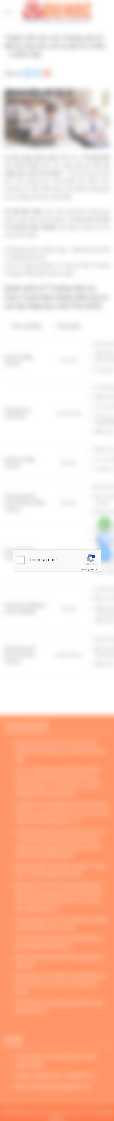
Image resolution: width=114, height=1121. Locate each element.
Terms (94, 569)
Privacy (85, 569)
